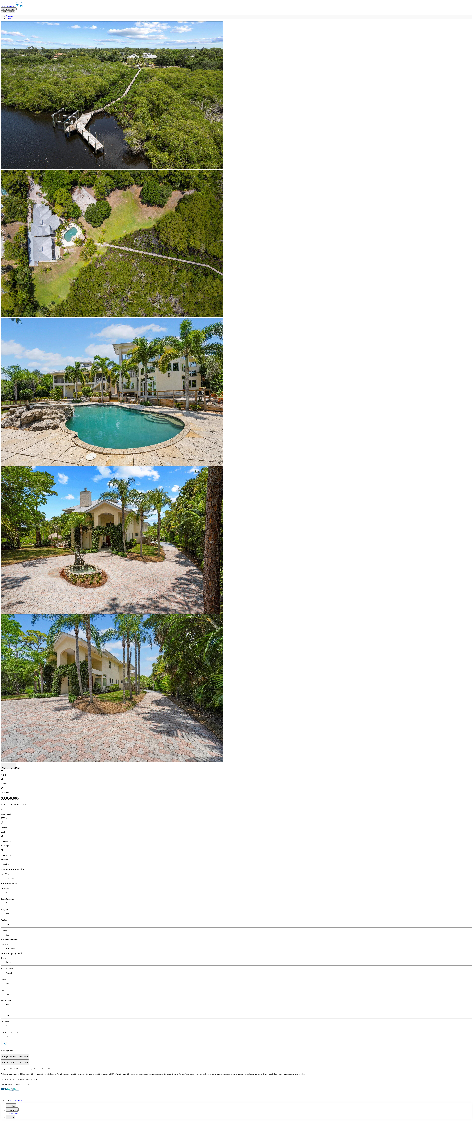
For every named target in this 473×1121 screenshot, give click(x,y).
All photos (5, 768)
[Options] (3, 765)
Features (9, 18)
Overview (10, 16)
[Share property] (13, 765)
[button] (236, 95)
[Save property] (8, 765)
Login (4, 12)
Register (11, 12)
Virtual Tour (15, 768)
